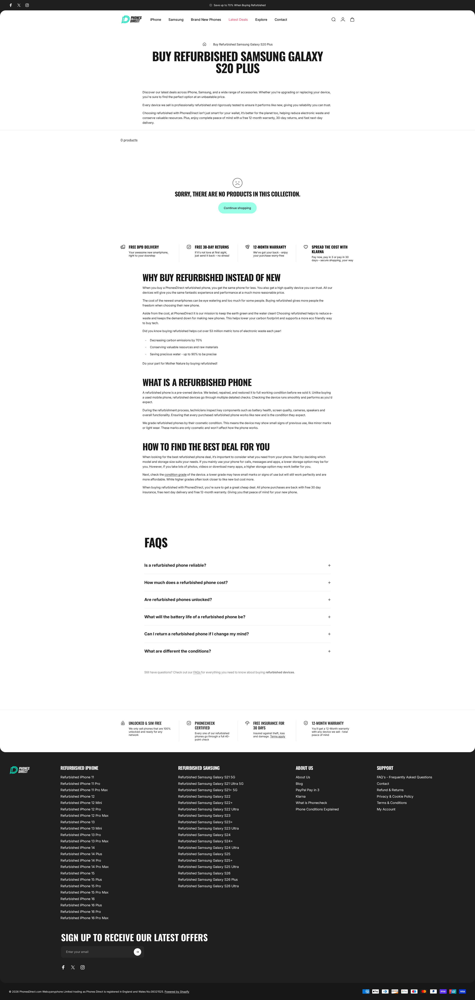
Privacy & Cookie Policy (395, 796)
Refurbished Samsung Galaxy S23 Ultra (208, 828)
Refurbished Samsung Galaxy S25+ (205, 860)
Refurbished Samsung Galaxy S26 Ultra (208, 886)
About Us (303, 777)
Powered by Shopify (177, 991)
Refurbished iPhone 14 (77, 848)
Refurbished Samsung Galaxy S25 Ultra (208, 867)
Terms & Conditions (392, 803)
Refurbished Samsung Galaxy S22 (204, 796)
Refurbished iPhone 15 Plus (81, 879)
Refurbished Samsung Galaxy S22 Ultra (208, 809)
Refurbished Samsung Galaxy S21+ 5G (207, 790)
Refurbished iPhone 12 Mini (81, 803)
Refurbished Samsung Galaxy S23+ (205, 822)
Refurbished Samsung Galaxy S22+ (205, 803)
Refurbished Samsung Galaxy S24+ (205, 841)
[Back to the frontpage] (204, 44)
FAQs (197, 672)
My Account (386, 809)
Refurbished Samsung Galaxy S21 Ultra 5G (210, 784)
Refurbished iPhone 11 (77, 777)
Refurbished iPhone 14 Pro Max (84, 867)
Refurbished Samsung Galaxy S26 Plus (208, 879)
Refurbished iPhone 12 (77, 796)
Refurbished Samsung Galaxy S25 (204, 854)
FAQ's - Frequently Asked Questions (404, 777)
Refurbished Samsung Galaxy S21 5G (206, 777)
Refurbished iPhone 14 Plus (81, 854)
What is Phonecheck (311, 803)
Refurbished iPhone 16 (77, 899)
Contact (383, 784)
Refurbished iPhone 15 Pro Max (84, 892)
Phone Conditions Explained (317, 809)
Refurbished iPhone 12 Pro (80, 809)
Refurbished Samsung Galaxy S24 (204, 835)
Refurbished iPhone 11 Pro (80, 784)
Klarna (301, 796)
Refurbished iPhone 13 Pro (80, 835)
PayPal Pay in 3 (307, 790)
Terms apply (277, 736)
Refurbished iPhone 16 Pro (80, 912)
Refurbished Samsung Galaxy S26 (204, 873)
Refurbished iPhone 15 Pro (80, 886)
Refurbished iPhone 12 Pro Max (84, 815)
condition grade (175, 474)
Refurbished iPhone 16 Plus (81, 905)
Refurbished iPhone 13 (77, 822)
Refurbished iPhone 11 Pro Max (84, 790)
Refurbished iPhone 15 (77, 873)
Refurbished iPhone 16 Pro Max (84, 918)
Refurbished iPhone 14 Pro (80, 860)
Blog (299, 784)
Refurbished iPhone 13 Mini (81, 828)
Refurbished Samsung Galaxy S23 (204, 815)
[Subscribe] (137, 952)
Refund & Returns (390, 790)
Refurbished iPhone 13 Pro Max (84, 841)
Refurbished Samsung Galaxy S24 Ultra (208, 848)
